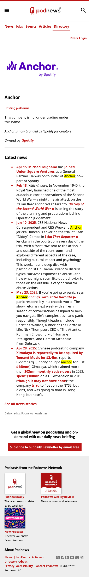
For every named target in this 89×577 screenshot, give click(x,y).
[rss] (82, 559)
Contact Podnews (46, 566)
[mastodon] (58, 559)
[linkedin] (67, 559)
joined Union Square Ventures (45, 169)
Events (30, 26)
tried (36, 385)
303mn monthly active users (47, 371)
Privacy (9, 566)
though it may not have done (41, 381)
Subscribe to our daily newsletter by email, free (44, 447)
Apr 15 (21, 167)
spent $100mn (28, 376)
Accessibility (24, 566)
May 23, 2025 (26, 292)
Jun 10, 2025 (26, 222)
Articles (45, 26)
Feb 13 (21, 185)
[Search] (83, 12)
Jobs (19, 26)
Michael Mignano (42, 167)
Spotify (28, 140)
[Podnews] (32, 11)
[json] (77, 559)
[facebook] (63, 559)
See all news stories (21, 404)
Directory (61, 26)
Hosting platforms (17, 108)
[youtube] (72, 559)
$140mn (22, 366)
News (9, 26)
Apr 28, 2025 (26, 348)
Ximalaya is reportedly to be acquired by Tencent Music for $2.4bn (49, 355)
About (23, 562)
